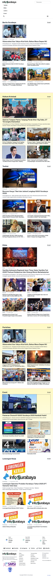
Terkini (5, 5)
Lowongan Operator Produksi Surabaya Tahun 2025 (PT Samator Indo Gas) (24, 485)
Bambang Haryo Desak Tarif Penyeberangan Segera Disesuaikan (12, 315)
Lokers (5, 10)
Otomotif (4, 62)
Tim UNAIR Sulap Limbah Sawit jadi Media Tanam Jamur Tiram (38, 84)
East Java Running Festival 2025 (11, 453)
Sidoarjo (4, 506)
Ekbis (5, 8)
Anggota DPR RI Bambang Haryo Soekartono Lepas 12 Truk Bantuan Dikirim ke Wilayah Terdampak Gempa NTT (13, 365)
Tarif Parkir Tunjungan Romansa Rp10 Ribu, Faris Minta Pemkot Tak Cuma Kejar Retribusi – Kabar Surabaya (38, 216)
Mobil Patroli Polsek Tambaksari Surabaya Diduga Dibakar (38, 365)
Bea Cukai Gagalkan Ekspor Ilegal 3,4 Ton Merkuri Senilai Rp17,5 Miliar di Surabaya (38, 383)
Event (5, 13)
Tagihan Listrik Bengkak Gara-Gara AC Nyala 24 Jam (37, 295)
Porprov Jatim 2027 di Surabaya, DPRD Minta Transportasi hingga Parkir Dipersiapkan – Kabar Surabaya (37, 236)
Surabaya (4, 481)
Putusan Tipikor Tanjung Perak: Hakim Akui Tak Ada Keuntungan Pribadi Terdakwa (38, 143)
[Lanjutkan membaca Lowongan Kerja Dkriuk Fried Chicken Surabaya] (39, 517)
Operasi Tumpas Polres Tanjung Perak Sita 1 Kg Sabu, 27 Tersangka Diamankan (13, 84)
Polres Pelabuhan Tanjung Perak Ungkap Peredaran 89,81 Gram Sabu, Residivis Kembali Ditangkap (13, 143)
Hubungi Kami (34, 560)
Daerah (4, 292)
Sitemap (32, 561)
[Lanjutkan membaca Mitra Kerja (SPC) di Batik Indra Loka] (39, 498)
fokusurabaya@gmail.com (47, 560)
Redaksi (32, 555)
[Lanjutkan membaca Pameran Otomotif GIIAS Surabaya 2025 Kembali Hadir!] (26, 404)
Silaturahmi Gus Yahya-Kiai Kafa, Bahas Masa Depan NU (24, 41)
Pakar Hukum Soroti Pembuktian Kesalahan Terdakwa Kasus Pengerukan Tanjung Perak (14, 160)
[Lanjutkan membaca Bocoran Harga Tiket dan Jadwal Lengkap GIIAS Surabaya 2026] (39, 54)
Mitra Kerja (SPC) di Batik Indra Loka (37, 508)
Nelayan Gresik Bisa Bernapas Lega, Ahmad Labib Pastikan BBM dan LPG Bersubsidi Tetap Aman (12, 295)
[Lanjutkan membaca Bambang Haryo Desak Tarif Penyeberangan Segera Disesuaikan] (14, 304)
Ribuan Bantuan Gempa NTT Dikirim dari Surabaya (13, 383)
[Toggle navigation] (47, 16)
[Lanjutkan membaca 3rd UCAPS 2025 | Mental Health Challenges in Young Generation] (39, 428)
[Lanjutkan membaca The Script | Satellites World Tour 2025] (14, 428)
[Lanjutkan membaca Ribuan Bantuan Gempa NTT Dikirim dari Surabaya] (14, 375)
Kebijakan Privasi (34, 558)
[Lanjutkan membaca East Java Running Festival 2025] (14, 446)
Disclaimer (33, 556)
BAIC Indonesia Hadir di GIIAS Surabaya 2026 (13, 64)
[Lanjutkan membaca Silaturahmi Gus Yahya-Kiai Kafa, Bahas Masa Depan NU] (14, 31)
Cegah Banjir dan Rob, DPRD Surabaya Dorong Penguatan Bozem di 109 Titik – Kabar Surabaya (13, 236)
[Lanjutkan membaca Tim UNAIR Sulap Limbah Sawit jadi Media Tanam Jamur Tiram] (39, 74)
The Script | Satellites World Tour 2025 (13, 436)
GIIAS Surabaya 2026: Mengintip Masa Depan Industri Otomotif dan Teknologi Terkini (13, 216)
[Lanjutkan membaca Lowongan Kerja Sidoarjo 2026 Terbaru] (14, 498)
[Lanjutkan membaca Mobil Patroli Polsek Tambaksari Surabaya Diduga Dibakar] (39, 357)
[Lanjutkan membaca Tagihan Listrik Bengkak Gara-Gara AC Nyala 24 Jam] (39, 284)
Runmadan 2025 (31, 453)
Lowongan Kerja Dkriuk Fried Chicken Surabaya (37, 527)
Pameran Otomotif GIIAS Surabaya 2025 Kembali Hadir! (24, 415)
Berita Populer (22, 564)
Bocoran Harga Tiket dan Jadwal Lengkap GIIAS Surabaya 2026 (38, 64)
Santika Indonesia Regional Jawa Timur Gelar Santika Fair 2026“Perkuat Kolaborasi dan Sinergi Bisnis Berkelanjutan (25, 271)
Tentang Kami (34, 553)
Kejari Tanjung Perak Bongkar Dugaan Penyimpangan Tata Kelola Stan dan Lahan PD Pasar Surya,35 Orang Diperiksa (38, 160)
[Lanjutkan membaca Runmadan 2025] (39, 446)
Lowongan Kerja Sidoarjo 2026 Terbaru (13, 508)
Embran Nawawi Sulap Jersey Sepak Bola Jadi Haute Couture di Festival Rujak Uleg (38, 315)
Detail (49, 22)
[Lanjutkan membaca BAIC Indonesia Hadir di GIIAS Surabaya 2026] (14, 54)
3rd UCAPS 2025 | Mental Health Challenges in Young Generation (36, 436)
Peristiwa (4, 39)
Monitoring (33, 563)
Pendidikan (30, 81)
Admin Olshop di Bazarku (9, 526)
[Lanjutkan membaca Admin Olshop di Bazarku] (14, 517)
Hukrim (4, 81)
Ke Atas (49, 575)
